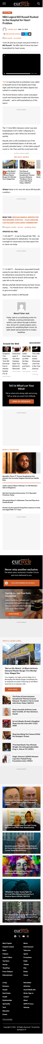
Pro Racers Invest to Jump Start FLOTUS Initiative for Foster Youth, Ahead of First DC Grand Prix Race (21, 917)
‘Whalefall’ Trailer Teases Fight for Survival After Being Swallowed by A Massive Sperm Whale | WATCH (19, 894)
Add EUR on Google (13, 34)
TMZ (4, 82)
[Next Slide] (38, 173)
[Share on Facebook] (23, 34)
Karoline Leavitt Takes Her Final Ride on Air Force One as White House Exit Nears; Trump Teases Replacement (21, 848)
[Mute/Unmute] (39, 74)
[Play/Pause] (4, 74)
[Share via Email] (29, 34)
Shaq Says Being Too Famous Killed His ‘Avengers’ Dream (26, 735)
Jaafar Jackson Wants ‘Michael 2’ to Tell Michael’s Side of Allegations (20, 487)
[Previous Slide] (4, 173)
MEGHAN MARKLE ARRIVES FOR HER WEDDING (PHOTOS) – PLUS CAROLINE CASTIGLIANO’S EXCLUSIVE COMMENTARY (21, 220)
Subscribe (14, 614)
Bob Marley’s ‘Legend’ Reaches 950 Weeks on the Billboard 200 (19, 872)
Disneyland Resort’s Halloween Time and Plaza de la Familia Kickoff (21, 501)
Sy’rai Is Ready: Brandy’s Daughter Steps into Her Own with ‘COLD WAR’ (26, 723)
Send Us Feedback (21, 401)
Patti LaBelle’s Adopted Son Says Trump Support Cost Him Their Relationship (20, 826)
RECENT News (21, 157)
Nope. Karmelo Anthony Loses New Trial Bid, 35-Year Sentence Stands (25, 711)
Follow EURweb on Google (23, 583)
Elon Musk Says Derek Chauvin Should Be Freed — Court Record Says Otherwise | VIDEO (21, 802)
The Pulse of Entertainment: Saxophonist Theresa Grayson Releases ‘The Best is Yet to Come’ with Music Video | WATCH (27, 177)
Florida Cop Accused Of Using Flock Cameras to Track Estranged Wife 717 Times (21, 509)
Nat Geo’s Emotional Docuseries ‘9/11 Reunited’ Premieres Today (20, 494)
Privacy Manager (7, 1019)
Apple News (7, 12)
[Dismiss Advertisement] (4, 56)
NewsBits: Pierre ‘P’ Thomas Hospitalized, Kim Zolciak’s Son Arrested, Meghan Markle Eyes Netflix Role (21, 478)
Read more (14, 690)
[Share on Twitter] (26, 34)
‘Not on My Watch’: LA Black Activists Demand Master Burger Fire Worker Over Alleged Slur (9, 175)
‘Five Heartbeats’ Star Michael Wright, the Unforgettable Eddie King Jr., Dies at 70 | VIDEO (25, 747)
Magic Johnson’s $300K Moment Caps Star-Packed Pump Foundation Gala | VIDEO (25, 759)
